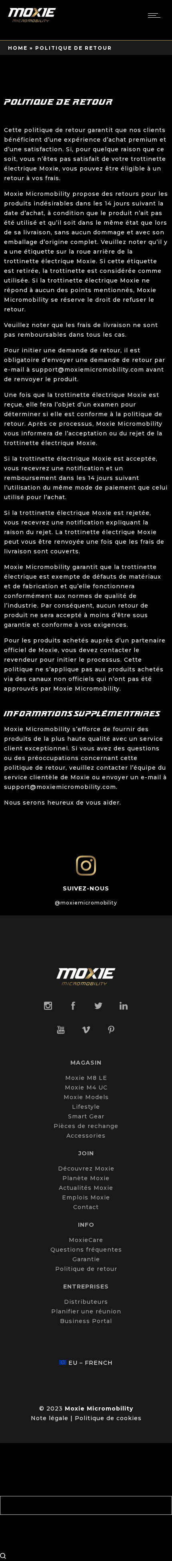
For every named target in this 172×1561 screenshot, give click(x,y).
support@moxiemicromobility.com (88, 369)
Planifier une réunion (86, 1311)
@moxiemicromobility (86, 903)
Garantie (86, 1259)
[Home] (32, 20)
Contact (86, 1207)
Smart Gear (86, 1116)
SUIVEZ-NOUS (86, 888)
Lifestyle (86, 1106)
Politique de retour (86, 1268)
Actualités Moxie (86, 1187)
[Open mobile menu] (156, 15)
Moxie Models (86, 1097)
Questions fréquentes (86, 1249)
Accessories (86, 1135)
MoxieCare (86, 1240)
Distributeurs (86, 1301)
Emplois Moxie (86, 1197)
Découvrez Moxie (86, 1168)
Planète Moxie (86, 1178)
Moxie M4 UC (86, 1087)
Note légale (49, 1418)
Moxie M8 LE (86, 1077)
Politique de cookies (108, 1418)
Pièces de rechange (86, 1126)
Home (18, 48)
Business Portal (86, 1321)
